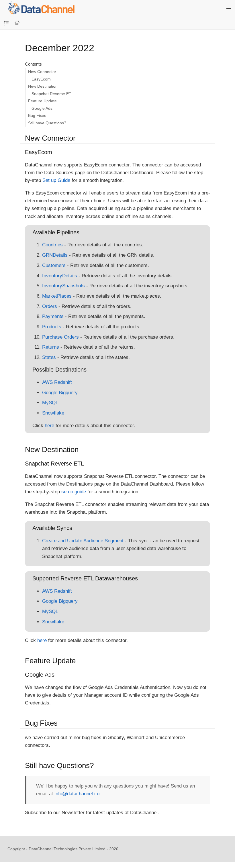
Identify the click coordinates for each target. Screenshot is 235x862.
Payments (53, 316)
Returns (50, 347)
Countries (52, 245)
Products (51, 326)
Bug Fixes (37, 115)
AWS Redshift (57, 382)
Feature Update (42, 101)
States (49, 357)
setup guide (73, 491)
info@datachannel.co (76, 793)
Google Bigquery (60, 392)
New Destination (43, 86)
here (49, 425)
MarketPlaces (57, 296)
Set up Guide (56, 180)
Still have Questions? (47, 123)
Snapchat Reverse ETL (53, 93)
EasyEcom (41, 79)
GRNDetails (55, 255)
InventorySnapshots (63, 285)
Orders (49, 306)
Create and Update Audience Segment (83, 540)
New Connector (42, 71)
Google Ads (42, 108)
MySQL (50, 402)
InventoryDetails (59, 275)
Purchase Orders (60, 337)
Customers (54, 265)
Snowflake (53, 413)
